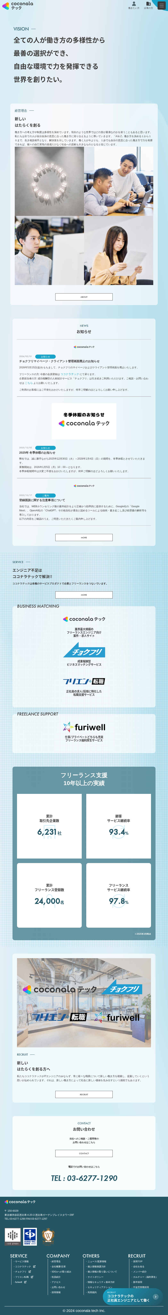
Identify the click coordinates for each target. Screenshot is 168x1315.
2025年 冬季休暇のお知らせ (37, 452)
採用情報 (56, 1292)
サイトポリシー (95, 1277)
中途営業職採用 (141, 1287)
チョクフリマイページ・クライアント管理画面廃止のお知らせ (59, 361)
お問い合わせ (58, 1287)
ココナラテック (69, 374)
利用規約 (92, 1292)
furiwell (18, 1282)
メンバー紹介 (139, 1271)
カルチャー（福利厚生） (145, 1277)
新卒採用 (137, 1282)
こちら (29, 382)
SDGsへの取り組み (61, 1271)
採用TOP (137, 1261)
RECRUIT (84, 1094)
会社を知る (138, 1266)
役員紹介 (56, 1277)
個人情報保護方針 (97, 1266)
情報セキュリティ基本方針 (101, 1282)
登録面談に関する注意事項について (42, 500)
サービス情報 (22, 1261)
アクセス (56, 1282)
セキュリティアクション (100, 1287)
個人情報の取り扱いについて (102, 1271)
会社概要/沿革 (59, 1266)
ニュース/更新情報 (97, 1261)
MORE (84, 537)
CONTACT (84, 1153)
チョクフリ (20, 1271)
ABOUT (84, 296)
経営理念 (56, 1261)
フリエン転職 (22, 1277)
